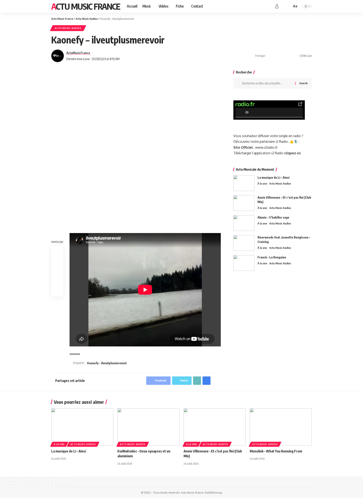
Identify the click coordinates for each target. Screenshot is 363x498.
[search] (288, 6)
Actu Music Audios (68, 28)
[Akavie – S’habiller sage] (243, 223)
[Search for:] (267, 83)
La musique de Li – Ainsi (273, 177)
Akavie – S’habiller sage (273, 217)
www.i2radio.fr (266, 147)
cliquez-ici (292, 153)
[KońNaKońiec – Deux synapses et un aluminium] (148, 427)
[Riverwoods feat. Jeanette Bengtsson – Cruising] (243, 243)
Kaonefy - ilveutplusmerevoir (107, 363)
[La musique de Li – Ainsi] (243, 183)
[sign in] (277, 6)
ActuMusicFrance (78, 53)
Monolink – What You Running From (276, 451)
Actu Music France (85, 6)
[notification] (282, 6)
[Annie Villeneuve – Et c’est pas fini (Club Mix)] (243, 203)
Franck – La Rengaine (272, 257)
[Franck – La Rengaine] (243, 263)
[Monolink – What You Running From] (281, 427)
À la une (262, 183)
